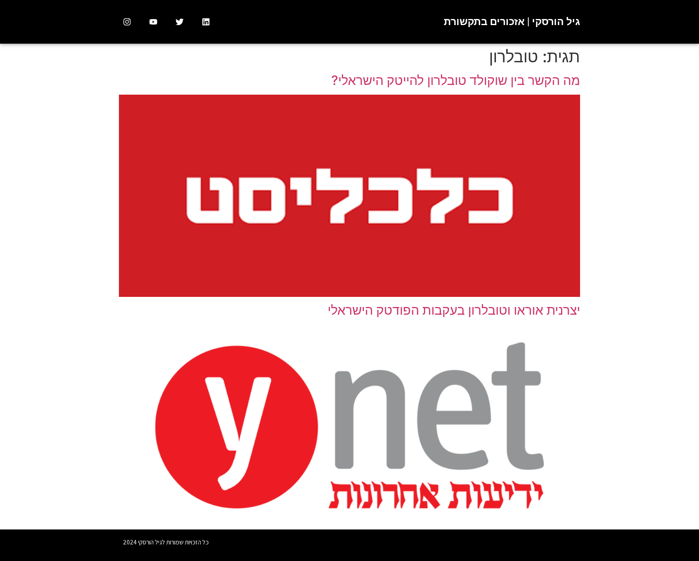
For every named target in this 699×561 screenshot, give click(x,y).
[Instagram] (127, 22)
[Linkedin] (206, 22)
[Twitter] (180, 22)
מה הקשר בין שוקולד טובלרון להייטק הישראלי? (455, 80)
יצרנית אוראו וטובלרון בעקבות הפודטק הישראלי (454, 310)
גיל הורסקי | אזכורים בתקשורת (512, 22)
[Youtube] (153, 22)
